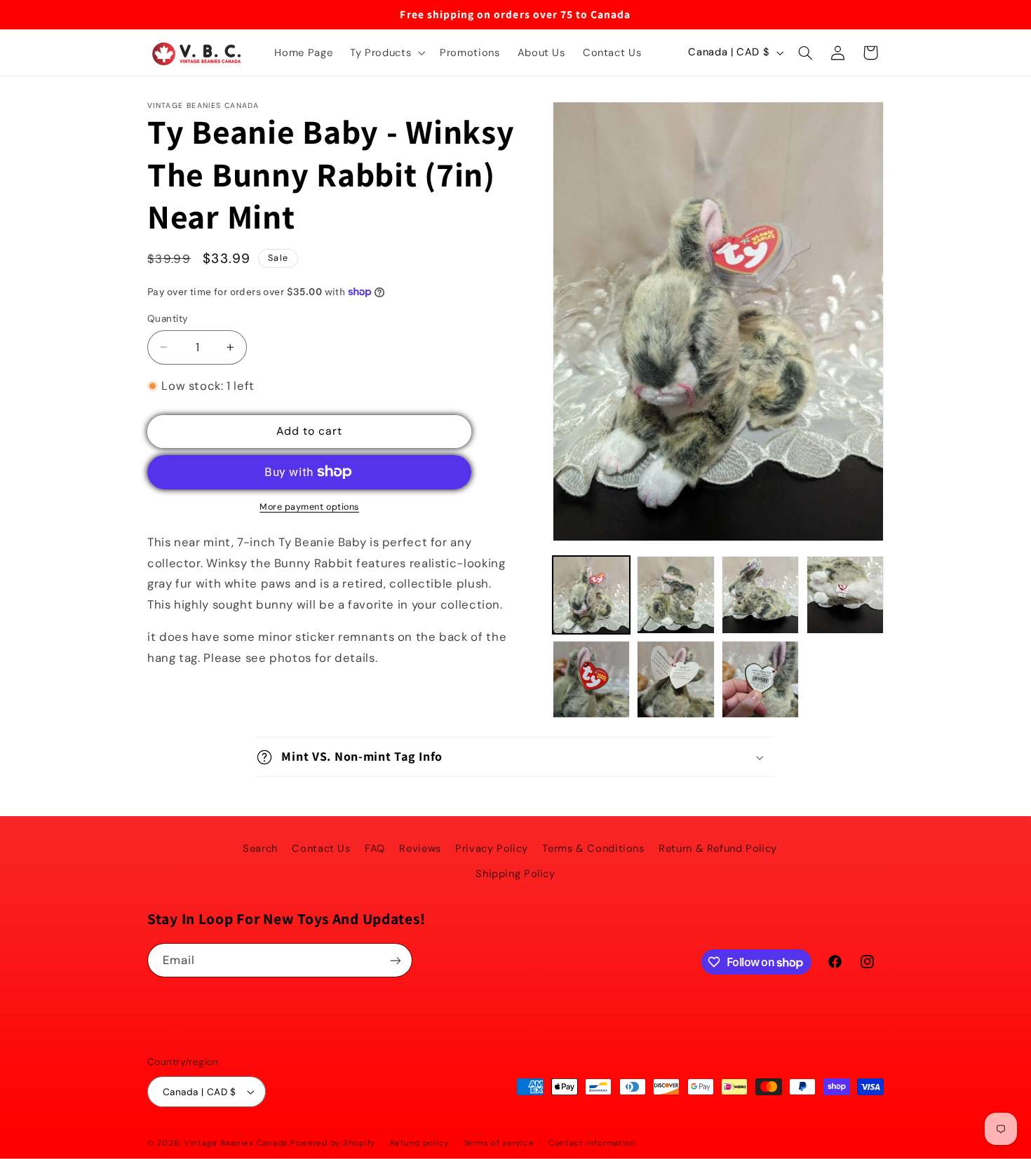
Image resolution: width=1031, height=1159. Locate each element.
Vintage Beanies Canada (236, 1143)
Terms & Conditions (593, 848)
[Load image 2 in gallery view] (675, 594)
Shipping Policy (515, 874)
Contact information (592, 1143)
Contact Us (321, 848)
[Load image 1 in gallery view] (591, 594)
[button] (386, 52)
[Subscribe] (395, 960)
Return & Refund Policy (718, 848)
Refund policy (420, 1143)
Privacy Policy (491, 848)
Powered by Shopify (332, 1143)
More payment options (309, 507)
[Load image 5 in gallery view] (591, 679)
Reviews (419, 848)
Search (260, 848)
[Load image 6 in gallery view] (675, 679)
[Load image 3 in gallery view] (760, 594)
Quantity (167, 318)
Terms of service (499, 1143)
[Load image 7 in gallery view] (760, 679)
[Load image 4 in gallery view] (845, 594)
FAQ (375, 848)
